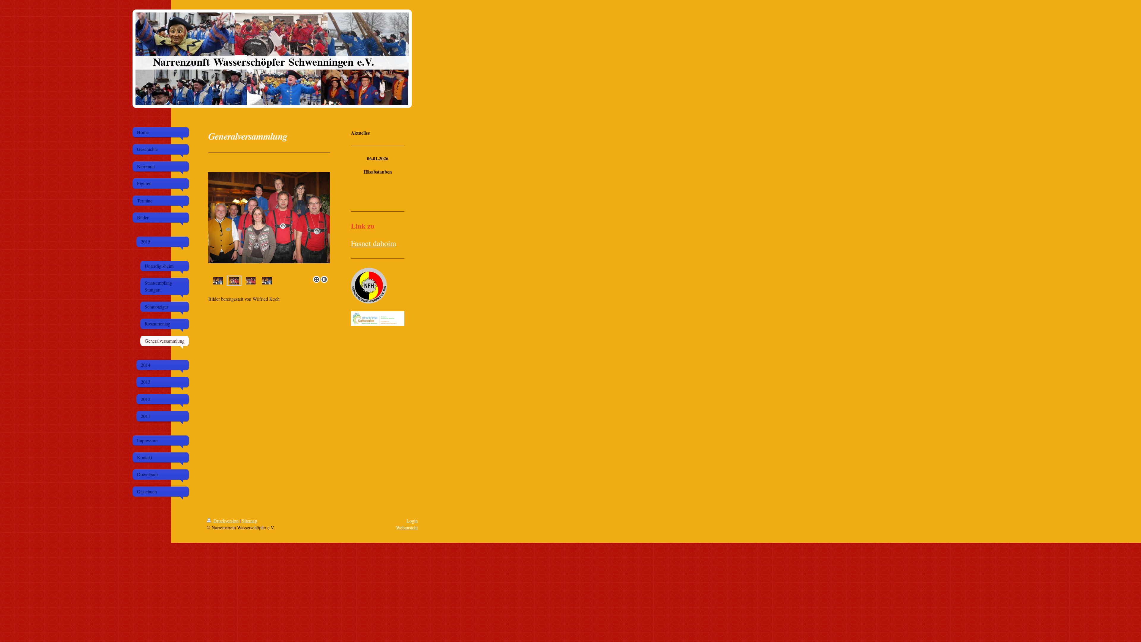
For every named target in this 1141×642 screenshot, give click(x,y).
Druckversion (226, 520)
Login (412, 520)
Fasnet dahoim (373, 243)
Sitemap (249, 520)
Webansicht (407, 527)
